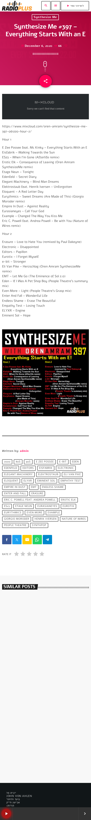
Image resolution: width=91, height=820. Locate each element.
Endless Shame (53, 487)
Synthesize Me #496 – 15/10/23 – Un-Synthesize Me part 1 (41, 756)
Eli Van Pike (72, 474)
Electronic (66, 468)
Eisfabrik (45, 468)
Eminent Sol (46, 481)
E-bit (63, 462)
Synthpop (39, 525)
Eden (75, 462)
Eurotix (68, 506)
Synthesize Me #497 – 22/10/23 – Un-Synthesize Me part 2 (41, 667)
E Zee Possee (45, 462)
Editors (28, 468)
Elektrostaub (48, 474)
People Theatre (15, 525)
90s (28, 462)
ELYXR (27, 481)
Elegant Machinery (18, 474)
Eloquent (11, 481)
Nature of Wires (74, 519)
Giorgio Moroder (16, 519)
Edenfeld (10, 468)
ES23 (7, 506)
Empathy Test (71, 481)
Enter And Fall (15, 493)
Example (54, 512)
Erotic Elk (68, 500)
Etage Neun (23, 506)
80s (18, 462)
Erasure (37, 493)
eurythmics (12, 512)
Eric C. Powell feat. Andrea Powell (29, 500)
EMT (34, 487)
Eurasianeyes (47, 506)
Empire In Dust (14, 487)
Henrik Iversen (45, 519)
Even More (34, 512)
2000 (7, 462)
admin (24, 451)
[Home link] (17, 6)
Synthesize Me (45, 17)
